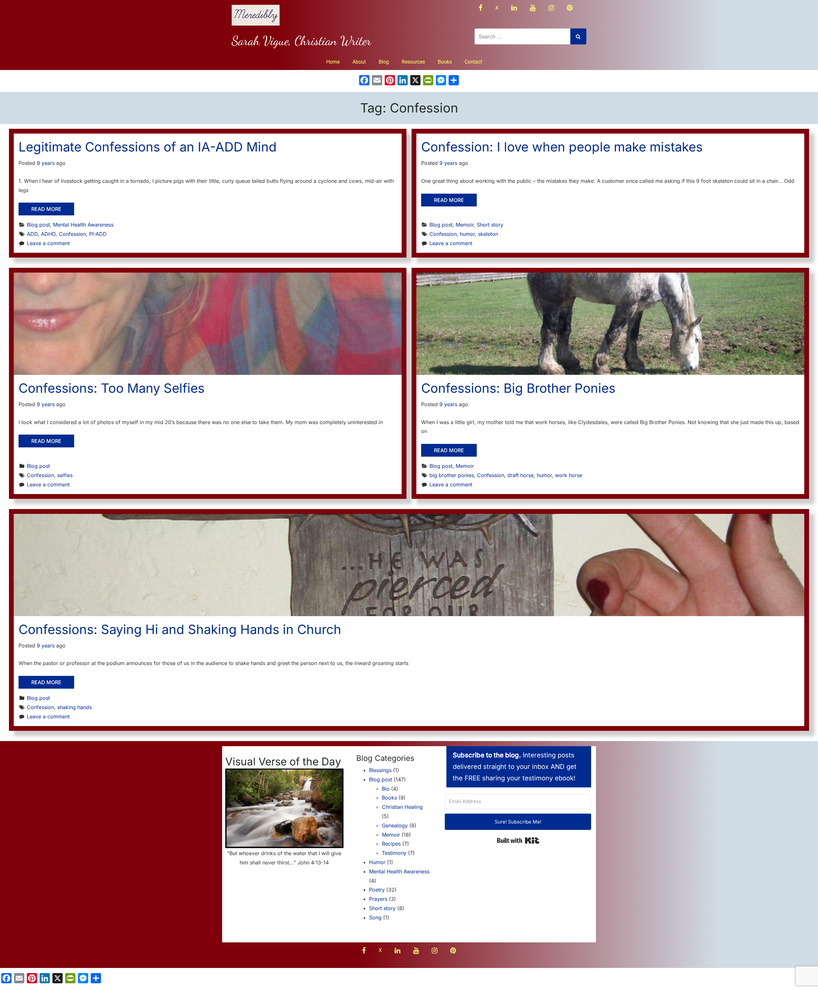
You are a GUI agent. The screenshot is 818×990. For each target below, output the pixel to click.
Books (445, 62)
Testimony (394, 853)
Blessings (380, 770)
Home (333, 62)
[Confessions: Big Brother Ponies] (610, 324)
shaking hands (74, 707)
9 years (46, 163)
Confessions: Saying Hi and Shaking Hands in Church (180, 629)
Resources (413, 62)
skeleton (488, 234)
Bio (386, 788)
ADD (32, 234)
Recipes (391, 843)
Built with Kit (518, 840)
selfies (65, 475)
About (359, 62)
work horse (568, 475)
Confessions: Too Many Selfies (111, 388)
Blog (384, 62)
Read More (46, 209)
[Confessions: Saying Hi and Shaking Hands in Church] (409, 565)
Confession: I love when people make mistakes (562, 147)
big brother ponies (451, 475)
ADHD (48, 234)
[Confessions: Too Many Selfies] (208, 324)
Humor (377, 862)
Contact (473, 62)
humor (467, 234)
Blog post (38, 224)
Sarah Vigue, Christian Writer (301, 40)
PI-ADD (98, 234)
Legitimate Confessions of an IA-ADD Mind (148, 147)
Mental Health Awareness (83, 224)
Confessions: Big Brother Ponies (518, 388)
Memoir (465, 224)
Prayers (378, 899)
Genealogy (395, 825)
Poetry (377, 889)
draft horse (520, 475)
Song (375, 917)
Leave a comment (48, 243)
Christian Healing (402, 807)
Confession (72, 234)
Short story (490, 224)
